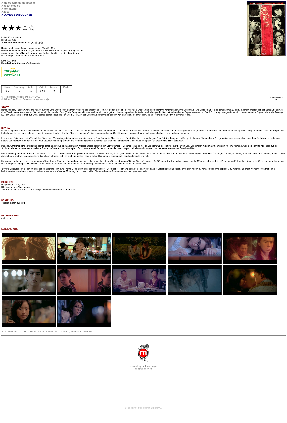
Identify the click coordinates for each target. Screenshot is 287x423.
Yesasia (5, 203)
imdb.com (6, 218)
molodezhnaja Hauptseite (19, 2)
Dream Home (20, 133)
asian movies (11, 5)
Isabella (5, 133)
